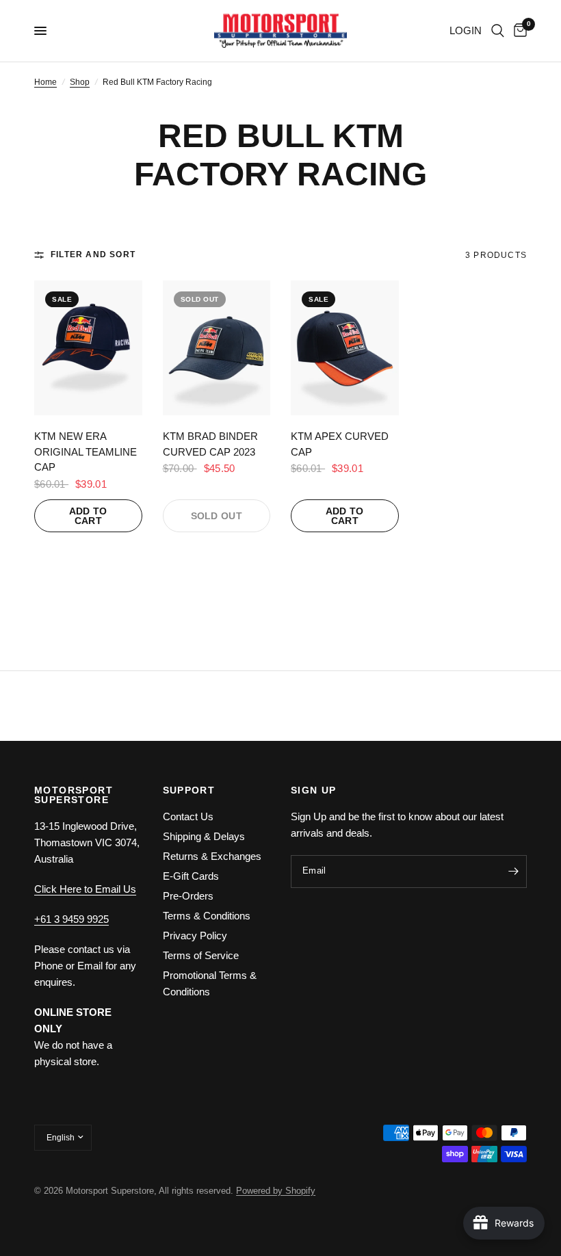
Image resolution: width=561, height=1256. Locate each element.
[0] (518, 31)
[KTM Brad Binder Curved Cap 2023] (217, 347)
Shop (80, 82)
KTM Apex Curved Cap (340, 444)
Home (45, 82)
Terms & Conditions (206, 915)
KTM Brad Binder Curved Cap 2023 (210, 444)
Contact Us (188, 816)
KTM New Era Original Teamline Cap (85, 451)
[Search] (497, 31)
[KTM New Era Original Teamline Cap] (88, 347)
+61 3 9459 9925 (71, 919)
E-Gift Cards (191, 876)
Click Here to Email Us (85, 889)
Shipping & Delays (204, 836)
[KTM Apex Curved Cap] (345, 347)
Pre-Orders (188, 896)
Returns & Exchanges (212, 856)
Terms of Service (201, 955)
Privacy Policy (195, 935)
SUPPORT (189, 790)
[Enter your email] (513, 871)
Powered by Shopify (275, 1191)
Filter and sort (93, 254)
